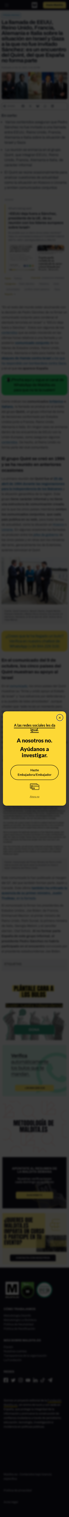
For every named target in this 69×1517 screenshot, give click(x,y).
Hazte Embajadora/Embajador (35, 772)
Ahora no (34, 796)
